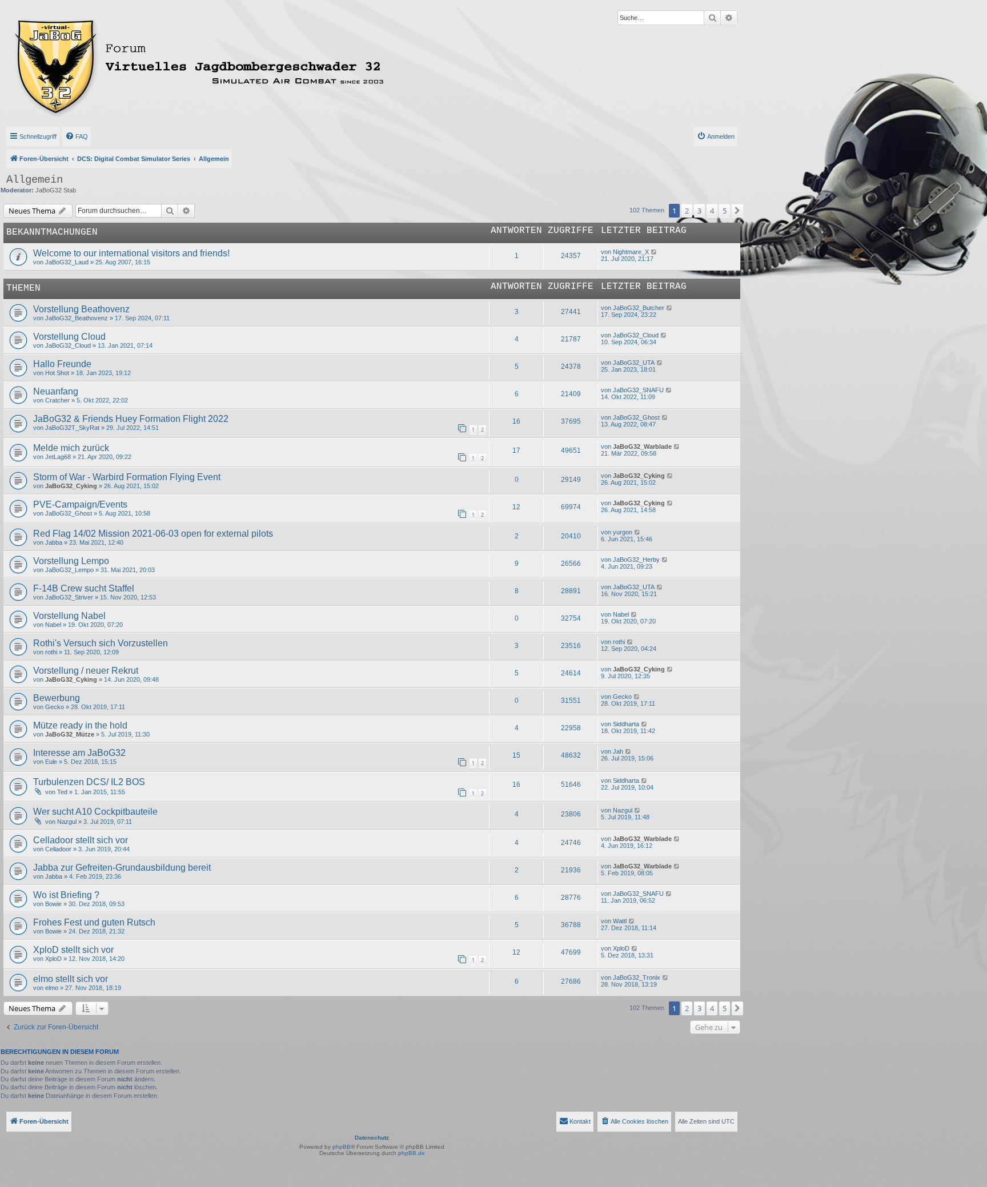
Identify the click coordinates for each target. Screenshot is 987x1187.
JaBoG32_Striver (69, 597)
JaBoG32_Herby (636, 559)
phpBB (341, 1147)
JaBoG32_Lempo (69, 569)
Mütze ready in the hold (80, 725)
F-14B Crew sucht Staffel (83, 588)
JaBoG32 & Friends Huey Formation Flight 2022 (130, 419)
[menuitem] (76, 136)
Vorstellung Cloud (69, 336)
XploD (53, 958)
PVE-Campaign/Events (80, 504)
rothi (51, 652)
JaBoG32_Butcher (638, 307)
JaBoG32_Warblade (642, 446)
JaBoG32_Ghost (636, 417)
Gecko (54, 706)
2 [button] (687, 211)
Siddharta (626, 724)
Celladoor (58, 849)
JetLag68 (58, 456)
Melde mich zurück (71, 448)
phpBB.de (411, 1153)
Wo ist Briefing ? (66, 895)
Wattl (620, 921)
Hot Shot (57, 372)
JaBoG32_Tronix (636, 977)
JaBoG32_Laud (67, 262)
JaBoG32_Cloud (68, 345)
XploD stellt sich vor (73, 950)
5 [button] (725, 211)
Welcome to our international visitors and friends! (131, 253)
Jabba (53, 542)
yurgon (622, 532)
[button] (737, 211)
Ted (62, 791)
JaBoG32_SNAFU (638, 390)
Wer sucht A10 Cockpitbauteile (95, 811)
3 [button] (699, 211)
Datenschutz (372, 1137)
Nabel (53, 624)
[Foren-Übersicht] (249, 64)
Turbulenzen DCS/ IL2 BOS (89, 782)
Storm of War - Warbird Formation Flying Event (126, 477)
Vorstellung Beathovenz (81, 309)
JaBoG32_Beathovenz (76, 318)
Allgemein (34, 180)
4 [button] (712, 211)
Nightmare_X (631, 251)
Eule (51, 761)
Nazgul (67, 821)
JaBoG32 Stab (55, 190)
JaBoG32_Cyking (71, 485)
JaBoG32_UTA (634, 362)
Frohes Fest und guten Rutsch (94, 922)
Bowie (53, 903)
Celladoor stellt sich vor (80, 840)
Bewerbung (56, 698)
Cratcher (57, 400)
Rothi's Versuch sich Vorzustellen (100, 643)
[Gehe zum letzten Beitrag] (654, 251)
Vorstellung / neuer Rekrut (85, 670)
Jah (618, 751)
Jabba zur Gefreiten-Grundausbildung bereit (122, 867)
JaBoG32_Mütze (69, 734)
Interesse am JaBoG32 (79, 753)
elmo (51, 987)
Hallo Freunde (62, 364)
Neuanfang (55, 391)
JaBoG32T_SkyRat (72, 427)
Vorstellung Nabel (69, 616)
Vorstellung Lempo (71, 561)
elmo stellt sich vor (70, 979)
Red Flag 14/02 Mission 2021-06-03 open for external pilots (153, 533)
